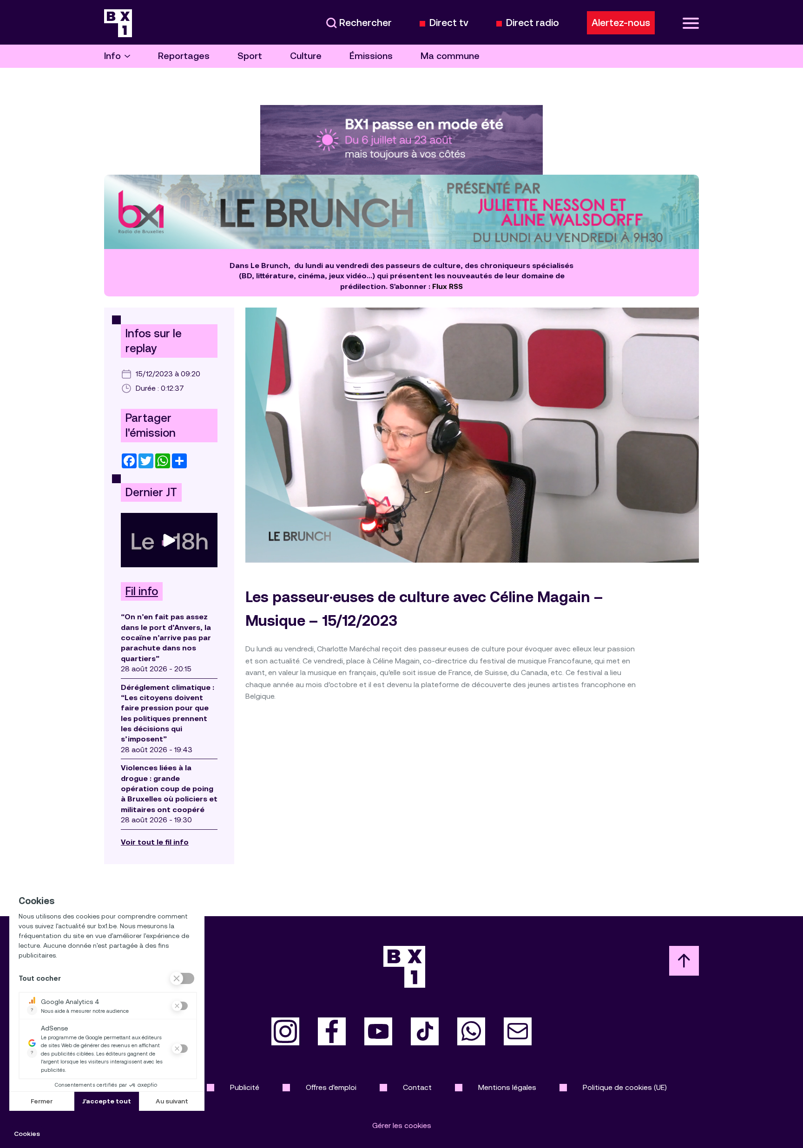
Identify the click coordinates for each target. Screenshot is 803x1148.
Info (112, 56)
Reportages (184, 56)
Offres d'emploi (331, 1087)
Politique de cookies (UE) (625, 1087)
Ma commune (450, 56)
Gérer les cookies (401, 1125)
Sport (249, 56)
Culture (306, 56)
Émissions (371, 56)
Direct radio (532, 23)
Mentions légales (507, 1087)
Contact (417, 1087)
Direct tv (448, 23)
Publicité (244, 1087)
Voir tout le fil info (155, 842)
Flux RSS (447, 286)
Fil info (141, 591)
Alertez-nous (621, 23)
